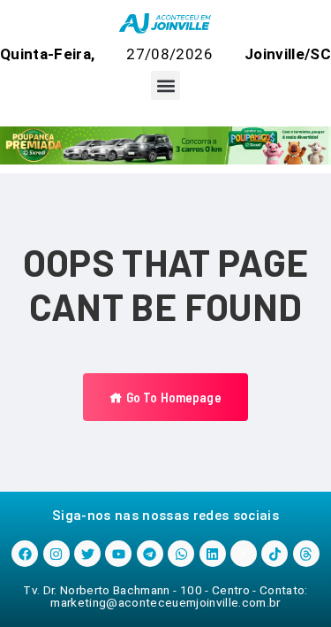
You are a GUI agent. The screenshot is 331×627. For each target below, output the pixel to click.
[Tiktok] (274, 553)
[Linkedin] (212, 553)
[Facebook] (24, 553)
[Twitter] (87, 553)
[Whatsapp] (181, 553)
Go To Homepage (172, 397)
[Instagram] (56, 553)
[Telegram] (150, 553)
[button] (165, 85)
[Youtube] (118, 553)
